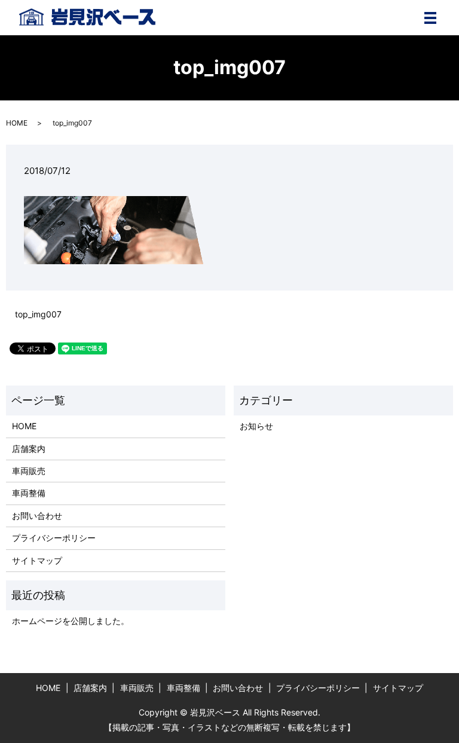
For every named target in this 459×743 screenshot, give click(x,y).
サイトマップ (37, 560)
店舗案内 (28, 449)
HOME (16, 122)
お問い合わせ (37, 515)
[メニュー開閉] (430, 18)
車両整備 (28, 493)
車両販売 (28, 471)
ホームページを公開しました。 (70, 621)
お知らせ (256, 426)
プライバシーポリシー (54, 538)
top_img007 (38, 314)
